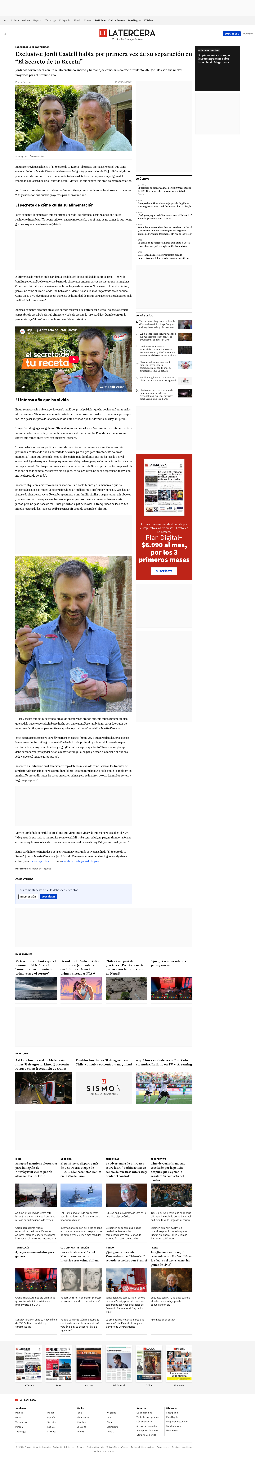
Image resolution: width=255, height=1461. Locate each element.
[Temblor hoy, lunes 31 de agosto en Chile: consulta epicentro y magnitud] (185, 381)
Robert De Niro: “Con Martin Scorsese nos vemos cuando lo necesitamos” (81, 1299)
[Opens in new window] (89, 1381)
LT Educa (148, 20)
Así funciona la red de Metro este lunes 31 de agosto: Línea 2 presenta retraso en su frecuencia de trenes (42, 1064)
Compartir (22, 156)
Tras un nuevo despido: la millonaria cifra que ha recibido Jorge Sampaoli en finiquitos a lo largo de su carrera (157, 324)
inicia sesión (28, 896)
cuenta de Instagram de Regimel (81, 861)
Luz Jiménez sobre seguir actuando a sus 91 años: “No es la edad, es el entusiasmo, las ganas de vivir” (158, 336)
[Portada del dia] (164, 514)
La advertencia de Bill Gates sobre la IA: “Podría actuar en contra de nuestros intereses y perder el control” (126, 1170)
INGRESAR (248, 33)
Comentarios (38, 156)
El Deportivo (65, 20)
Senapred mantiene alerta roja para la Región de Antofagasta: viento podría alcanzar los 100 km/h (164, 205)
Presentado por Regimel (39, 868)
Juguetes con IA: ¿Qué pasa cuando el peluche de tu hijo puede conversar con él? (170, 1301)
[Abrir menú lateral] (5, 33)
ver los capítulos (39, 861)
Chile (18, 1159)
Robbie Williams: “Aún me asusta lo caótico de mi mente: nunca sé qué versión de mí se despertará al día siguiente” (80, 1325)
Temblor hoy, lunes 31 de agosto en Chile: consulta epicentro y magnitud (158, 379)
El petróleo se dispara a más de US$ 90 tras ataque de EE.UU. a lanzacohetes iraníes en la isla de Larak (164, 191)
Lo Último (100, 20)
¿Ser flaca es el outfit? (163, 1319)
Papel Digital (134, 20)
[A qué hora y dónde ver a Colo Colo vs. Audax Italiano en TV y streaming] (164, 1088)
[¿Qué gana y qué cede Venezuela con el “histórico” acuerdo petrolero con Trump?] (126, 1280)
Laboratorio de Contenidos (32, 47)
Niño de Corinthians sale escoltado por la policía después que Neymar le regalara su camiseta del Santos (168, 1172)
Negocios (37, 20)
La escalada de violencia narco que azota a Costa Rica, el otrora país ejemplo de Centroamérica (164, 244)
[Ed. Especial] (119, 1381)
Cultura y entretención (75, 1247)
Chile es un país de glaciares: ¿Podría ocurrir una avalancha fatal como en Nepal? (125, 967)
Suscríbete (49, 896)
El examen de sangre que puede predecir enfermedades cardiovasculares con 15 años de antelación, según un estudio (155, 366)
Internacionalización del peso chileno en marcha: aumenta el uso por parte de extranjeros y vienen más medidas (81, 1231)
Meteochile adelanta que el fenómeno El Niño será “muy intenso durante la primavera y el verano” (35, 967)
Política (15, 20)
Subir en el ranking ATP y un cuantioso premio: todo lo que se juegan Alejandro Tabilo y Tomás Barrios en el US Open (169, 1233)
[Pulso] (58, 1381)
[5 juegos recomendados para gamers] (171, 989)
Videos (87, 20)
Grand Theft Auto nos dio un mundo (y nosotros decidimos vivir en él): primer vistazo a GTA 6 (80, 967)
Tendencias (112, 1159)
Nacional (26, 20)
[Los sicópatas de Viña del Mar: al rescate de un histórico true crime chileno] (81, 1280)
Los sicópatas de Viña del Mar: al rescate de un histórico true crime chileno (80, 1256)
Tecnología (50, 20)
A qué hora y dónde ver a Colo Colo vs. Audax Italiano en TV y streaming (164, 1062)
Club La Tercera (116, 20)
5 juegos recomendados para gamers (168, 963)
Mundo (77, 20)
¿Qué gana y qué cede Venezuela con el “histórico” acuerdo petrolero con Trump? (165, 217)
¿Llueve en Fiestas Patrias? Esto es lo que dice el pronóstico (126, 1214)
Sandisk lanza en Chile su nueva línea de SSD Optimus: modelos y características (36, 1323)
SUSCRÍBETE (164, 571)
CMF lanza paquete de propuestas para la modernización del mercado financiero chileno (163, 256)
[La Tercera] (28, 1381)
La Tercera (25, 82)
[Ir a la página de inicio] (127, 33)
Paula (154, 1247)
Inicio (5, 20)
